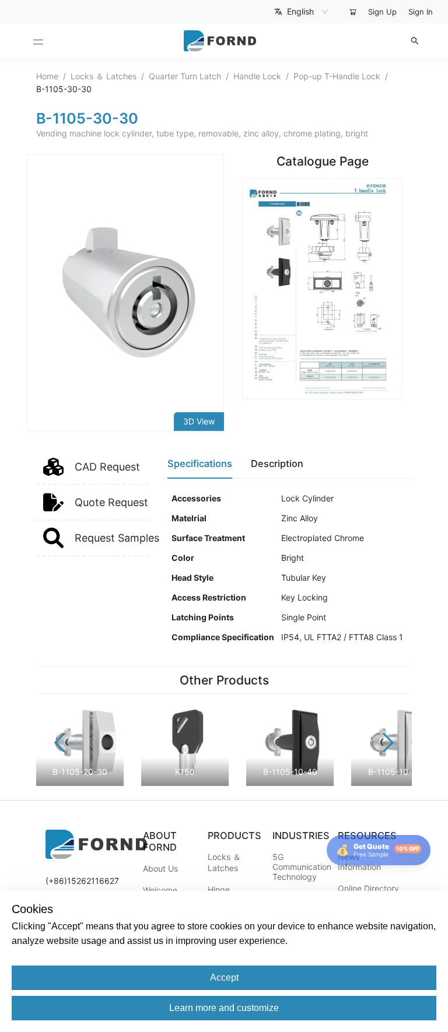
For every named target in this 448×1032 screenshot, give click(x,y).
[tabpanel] (289, 568)
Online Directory (368, 888)
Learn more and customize (224, 1008)
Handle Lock (257, 76)
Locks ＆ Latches (103, 76)
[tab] (199, 464)
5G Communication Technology (301, 867)
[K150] (185, 783)
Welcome (160, 890)
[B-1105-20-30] (80, 783)
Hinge (219, 889)
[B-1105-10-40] (290, 783)
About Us (160, 868)
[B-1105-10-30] (395, 783)
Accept (224, 977)
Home (47, 76)
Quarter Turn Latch (185, 76)
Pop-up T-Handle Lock (336, 76)
